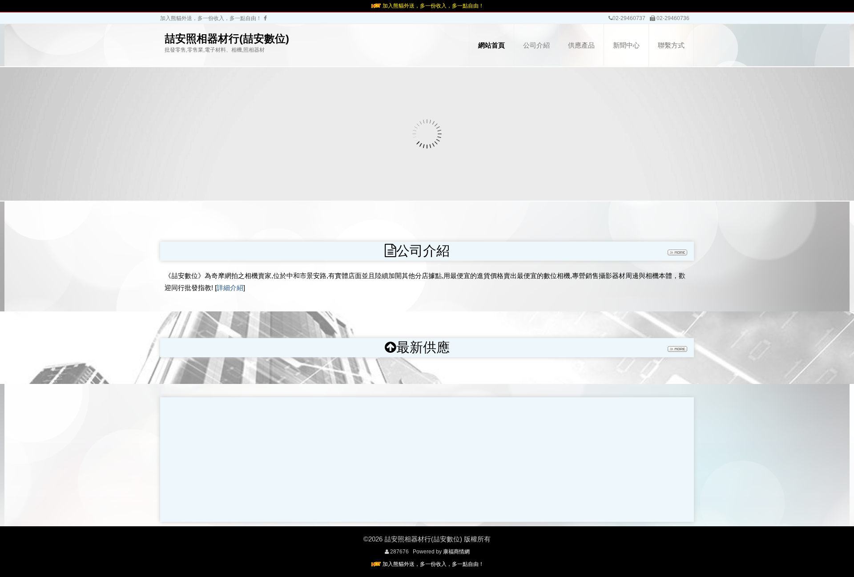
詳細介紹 (230, 287)
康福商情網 (456, 552)
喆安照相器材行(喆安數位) (227, 38)
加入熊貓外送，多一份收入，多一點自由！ (433, 6)
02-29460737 (628, 18)
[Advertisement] (427, 459)
